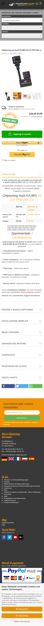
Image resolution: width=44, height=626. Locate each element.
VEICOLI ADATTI (9, 377)
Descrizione (9, 174)
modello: (5, 24)
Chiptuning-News (8, 523)
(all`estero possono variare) (27, 109)
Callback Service (10, 500)
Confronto (8, 355)
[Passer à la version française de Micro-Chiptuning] (18, 459)
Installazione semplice (15, 321)
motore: (5, 31)
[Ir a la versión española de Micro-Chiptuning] (31, 459)
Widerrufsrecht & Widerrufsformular (16, 484)
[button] (36, 4)
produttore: (6, 16)
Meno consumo (10, 332)
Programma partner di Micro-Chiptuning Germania (22, 486)
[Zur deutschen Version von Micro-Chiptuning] (5, 459)
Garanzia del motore (14, 343)
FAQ (5, 490)
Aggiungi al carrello (22, 134)
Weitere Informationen (22, 621)
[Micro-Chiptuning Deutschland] (22, 4)
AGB (5, 496)
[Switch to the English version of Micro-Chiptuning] (11, 459)
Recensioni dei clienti (14, 366)
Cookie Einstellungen (11, 502)
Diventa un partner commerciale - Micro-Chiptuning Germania (22, 493)
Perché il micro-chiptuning (17, 310)
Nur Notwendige (22, 616)
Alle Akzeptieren (22, 609)
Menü (3, 3)
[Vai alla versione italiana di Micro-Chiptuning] (25, 459)
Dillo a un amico (9, 160)
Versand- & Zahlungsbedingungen (16, 480)
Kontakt (6, 482)
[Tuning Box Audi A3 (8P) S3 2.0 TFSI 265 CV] (22, 71)
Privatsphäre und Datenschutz (14, 498)
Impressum (8, 488)
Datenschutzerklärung (9, 604)
